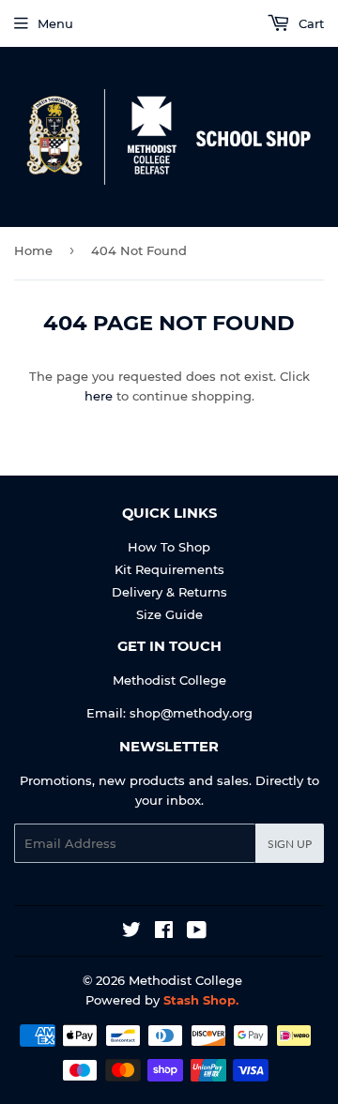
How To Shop (169, 546)
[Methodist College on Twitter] (131, 932)
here (98, 395)
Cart (309, 23)
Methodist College (185, 980)
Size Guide (169, 614)
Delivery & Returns (169, 591)
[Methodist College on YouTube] (197, 932)
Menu (55, 23)
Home (33, 250)
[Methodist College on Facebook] (164, 932)
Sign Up (290, 844)
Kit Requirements (169, 569)
